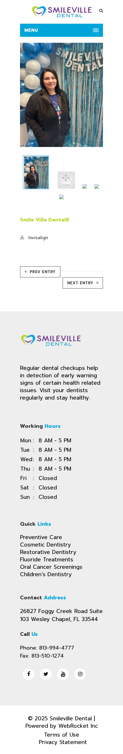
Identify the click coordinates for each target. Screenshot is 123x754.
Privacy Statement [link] (63, 742)
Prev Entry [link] (43, 272)
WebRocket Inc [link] (78, 726)
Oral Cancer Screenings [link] (51, 567)
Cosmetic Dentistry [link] (45, 545)
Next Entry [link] (80, 283)
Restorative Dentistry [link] (48, 552)
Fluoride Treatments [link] (46, 559)
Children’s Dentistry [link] (46, 574)
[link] (61, 12)
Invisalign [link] (38, 238)
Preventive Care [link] (41, 537)
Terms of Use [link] (61, 735)
